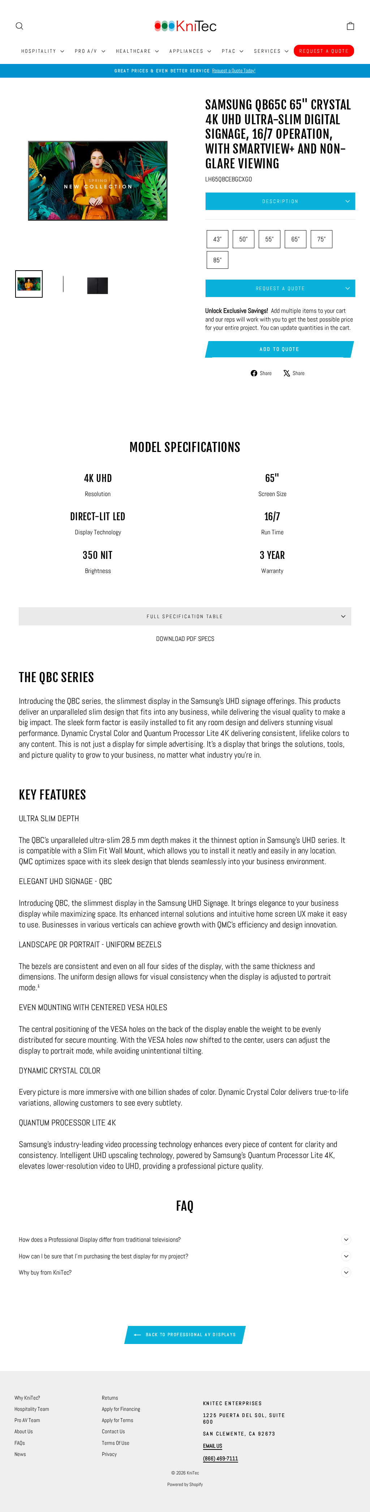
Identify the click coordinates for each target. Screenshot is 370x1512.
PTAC (230, 51)
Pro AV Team (27, 1420)
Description (280, 201)
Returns (110, 1397)
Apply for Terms (117, 1420)
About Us (23, 1431)
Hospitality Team (31, 1408)
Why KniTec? (27, 1397)
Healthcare (135, 51)
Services (268, 51)
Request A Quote (324, 51)
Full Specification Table (185, 616)
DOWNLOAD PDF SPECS (185, 638)
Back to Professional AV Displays (190, 1334)
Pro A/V (87, 51)
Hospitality (40, 51)
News (20, 1454)
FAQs (19, 1442)
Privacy (109, 1454)
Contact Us (113, 1431)
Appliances (187, 51)
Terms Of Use (115, 1442)
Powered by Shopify (185, 1484)
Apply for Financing (121, 1408)
